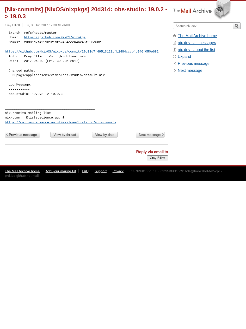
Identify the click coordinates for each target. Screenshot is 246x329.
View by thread (65, 135)
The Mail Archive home (197, 36)
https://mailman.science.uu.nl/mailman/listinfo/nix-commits (60, 122)
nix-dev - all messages (197, 43)
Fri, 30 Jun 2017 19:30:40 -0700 (47, 25)
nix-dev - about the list (196, 50)
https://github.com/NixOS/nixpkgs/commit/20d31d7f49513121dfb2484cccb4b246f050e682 (82, 51)
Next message (150, 135)
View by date (105, 135)
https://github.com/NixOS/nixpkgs (55, 37)
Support (101, 171)
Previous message (23, 135)
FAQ (85, 171)
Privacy (117, 171)
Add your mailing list (61, 171)
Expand (184, 56)
